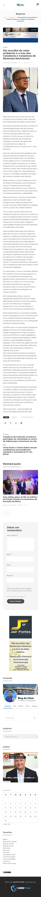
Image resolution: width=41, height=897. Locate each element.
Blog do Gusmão (8, 843)
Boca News (6, 848)
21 (30, 812)
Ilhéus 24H (6, 850)
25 (15, 816)
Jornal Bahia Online (9, 854)
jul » (9, 824)
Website (10, 575)
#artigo (14, 417)
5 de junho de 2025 (12, 62)
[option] (20, 488)
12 (20, 808)
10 (10, 808)
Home (5, 17)
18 (15, 812)
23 (5, 816)
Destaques (12, 17)
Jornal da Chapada (9, 857)
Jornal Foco (7, 861)
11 (15, 808)
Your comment (12, 535)
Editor (4, 62)
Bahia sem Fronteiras (10, 841)
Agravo (5, 839)
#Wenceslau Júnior (27, 417)
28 (30, 816)
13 (25, 808)
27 (25, 816)
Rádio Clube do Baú (9, 863)
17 (10, 812)
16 (5, 812)
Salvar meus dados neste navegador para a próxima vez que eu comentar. (19, 590)
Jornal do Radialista (9, 859)
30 (6, 820)
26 (20, 816)
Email (9, 565)
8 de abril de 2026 (11, 505)
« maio (5, 824)
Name (9, 554)
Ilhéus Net (6, 852)
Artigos (5, 47)
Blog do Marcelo (8, 846)
